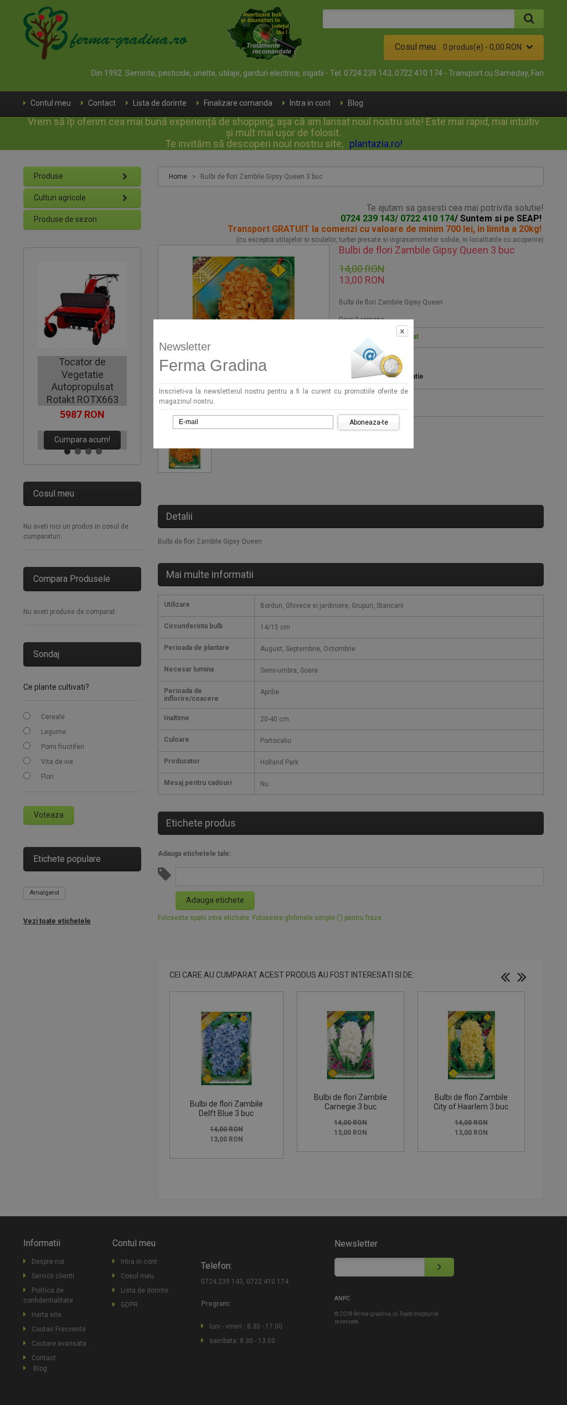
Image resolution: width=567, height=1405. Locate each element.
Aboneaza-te (368, 422)
